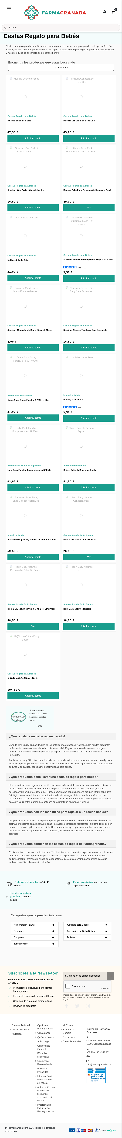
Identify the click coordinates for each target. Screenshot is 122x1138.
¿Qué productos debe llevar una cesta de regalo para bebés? (53, 776)
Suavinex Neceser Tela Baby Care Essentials (85, 330)
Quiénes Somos (45, 1037)
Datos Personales (72, 1041)
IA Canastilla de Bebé (17, 260)
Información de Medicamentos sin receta (45, 1079)
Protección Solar (20, 1029)
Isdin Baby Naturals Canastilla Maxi (80, 539)
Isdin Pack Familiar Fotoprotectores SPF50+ (29, 470)
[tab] (61, 736)
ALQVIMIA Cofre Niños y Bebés (22, 678)
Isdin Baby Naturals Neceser (77, 609)
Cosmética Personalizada (44, 1063)
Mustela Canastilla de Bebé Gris (79, 121)
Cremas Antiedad (21, 1025)
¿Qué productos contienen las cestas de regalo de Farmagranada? (58, 843)
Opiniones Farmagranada (45, 1027)
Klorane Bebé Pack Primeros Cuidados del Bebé (87, 190)
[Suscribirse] (110, 976)
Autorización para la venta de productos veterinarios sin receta (46, 1094)
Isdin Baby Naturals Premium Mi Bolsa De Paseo (31, 609)
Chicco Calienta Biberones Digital (79, 470)
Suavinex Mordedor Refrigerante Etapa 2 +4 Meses (88, 259)
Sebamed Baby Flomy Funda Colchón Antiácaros (31, 539)
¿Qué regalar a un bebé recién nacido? (37, 736)
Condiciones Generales (43, 1047)
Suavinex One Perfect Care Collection (25, 190)
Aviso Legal (43, 1041)
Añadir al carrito (33, 138)
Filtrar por (62, 67)
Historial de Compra (68, 1031)
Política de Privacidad (42, 1070)
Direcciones (69, 1037)
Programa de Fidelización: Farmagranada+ (45, 1108)
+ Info (39, 725)
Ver (89, 207)
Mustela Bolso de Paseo (19, 121)
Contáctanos (44, 1032)
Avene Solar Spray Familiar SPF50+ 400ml (28, 400)
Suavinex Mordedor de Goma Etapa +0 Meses (29, 330)
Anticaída (16, 1033)
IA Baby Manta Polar (73, 399)
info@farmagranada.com (99, 1064)
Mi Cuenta (68, 1025)
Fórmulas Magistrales (43, 1055)
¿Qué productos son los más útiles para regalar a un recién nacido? (58, 812)
